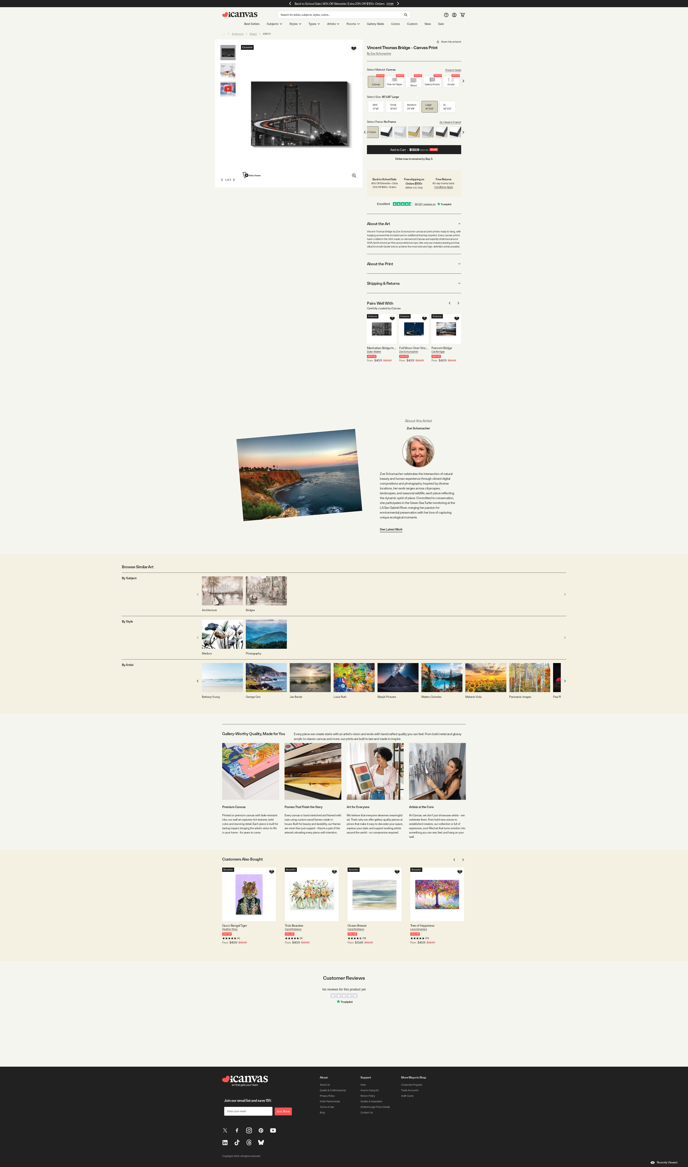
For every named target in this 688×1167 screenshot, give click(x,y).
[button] (376, 82)
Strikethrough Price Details (375, 1107)
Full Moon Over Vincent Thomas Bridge (414, 348)
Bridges (253, 34)
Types (312, 24)
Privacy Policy (327, 1095)
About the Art (378, 223)
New (428, 24)
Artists (331, 24)
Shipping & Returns (383, 283)
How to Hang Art (369, 1090)
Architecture (238, 34)
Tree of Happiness (422, 925)
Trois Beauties (294, 925)
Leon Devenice (418, 929)
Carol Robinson (293, 929)
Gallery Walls (375, 24)
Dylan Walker (374, 351)
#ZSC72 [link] (267, 34)
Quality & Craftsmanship (333, 1090)
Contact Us (366, 1112)
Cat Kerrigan (438, 351)
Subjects (272, 24)
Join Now (283, 1111)
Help (363, 1084)
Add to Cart (413, 150)
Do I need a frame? (450, 122)
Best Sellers (252, 24)
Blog (322, 1112)
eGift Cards (407, 1095)
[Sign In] (454, 14)
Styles (293, 24)
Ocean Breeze (357, 925)
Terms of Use (327, 1107)
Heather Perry (229, 929)
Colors (395, 24)
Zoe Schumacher (408, 351)
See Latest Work (391, 529)
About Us (325, 1084)
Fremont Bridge (441, 348)
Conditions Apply (443, 187)
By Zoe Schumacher (379, 53)
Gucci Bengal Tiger (234, 925)
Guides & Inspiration (371, 1101)
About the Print (380, 263)
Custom (412, 24)
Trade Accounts (410, 1090)
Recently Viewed (667, 1162)
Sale (441, 24)
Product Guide (453, 70)
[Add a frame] (251, 175)
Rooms (351, 24)
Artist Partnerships (330, 1101)
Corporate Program (411, 1084)
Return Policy (367, 1095)
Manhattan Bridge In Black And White (381, 348)
